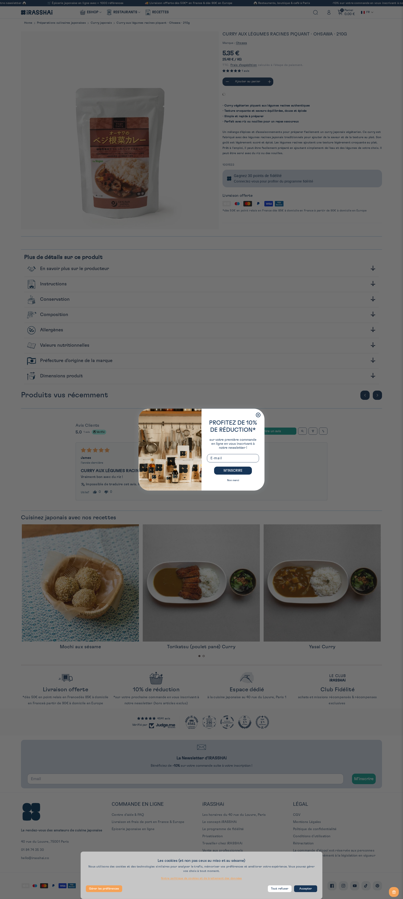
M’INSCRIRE (233, 470)
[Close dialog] (258, 415)
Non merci (233, 480)
